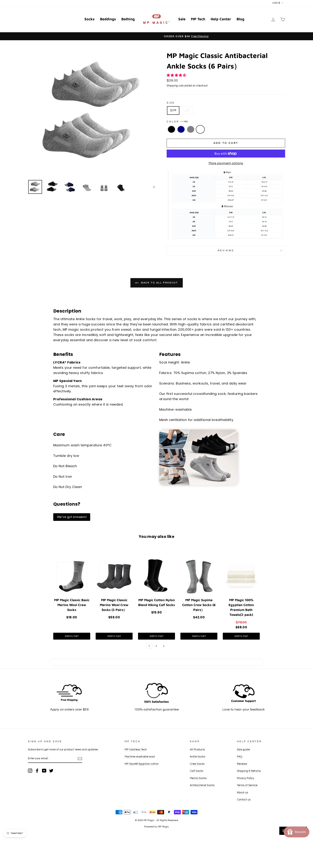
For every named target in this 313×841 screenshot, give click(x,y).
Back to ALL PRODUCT (159, 283)
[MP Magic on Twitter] (51, 770)
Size (171, 103)
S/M (173, 110)
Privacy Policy (245, 778)
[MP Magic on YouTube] (44, 770)
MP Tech (198, 19)
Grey (191, 129)
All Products (197, 749)
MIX (200, 129)
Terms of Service (247, 785)
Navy (181, 129)
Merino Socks (198, 778)
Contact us (244, 799)
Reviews (242, 763)
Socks (89, 19)
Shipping (172, 85)
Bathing (128, 19)
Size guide (243, 749)
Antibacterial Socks (202, 785)
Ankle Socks (197, 756)
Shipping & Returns (249, 770)
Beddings (108, 19)
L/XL (186, 110)
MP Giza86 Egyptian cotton (142, 763)
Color (177, 121)
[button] (177, 75)
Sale (181, 19)
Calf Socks (196, 770)
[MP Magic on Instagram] (30, 770)
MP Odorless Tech (136, 749)
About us (242, 792)
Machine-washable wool (140, 756)
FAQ (239, 756)
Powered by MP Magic (156, 827)
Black (171, 129)
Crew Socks (197, 763)
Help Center (221, 19)
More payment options (226, 163)
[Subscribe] (80, 758)
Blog (240, 19)
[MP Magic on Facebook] (37, 770)
